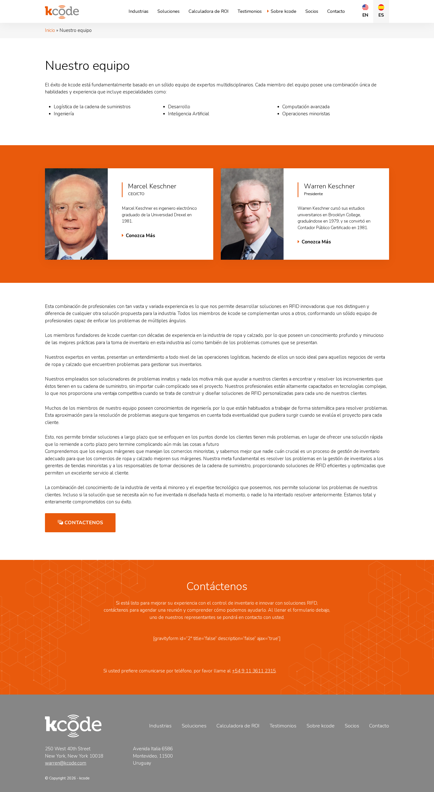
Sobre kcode (283, 11)
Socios (311, 11)
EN (365, 15)
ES (381, 15)
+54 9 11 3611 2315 (254, 671)
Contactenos (83, 522)
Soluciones (168, 11)
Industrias (138, 11)
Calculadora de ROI (209, 11)
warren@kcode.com (65, 763)
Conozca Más (140, 235)
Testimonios (250, 11)
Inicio (50, 30)
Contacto (336, 11)
